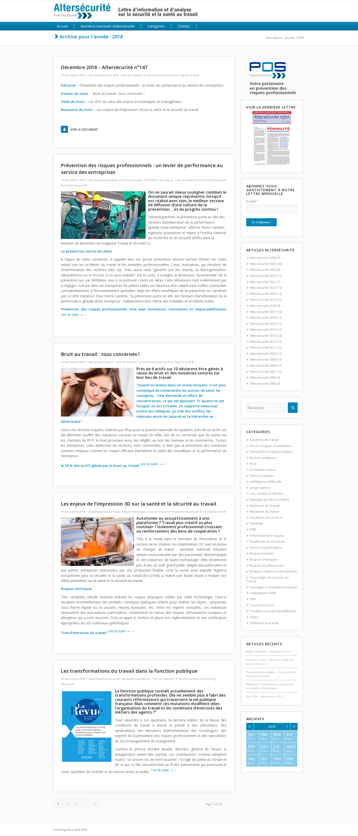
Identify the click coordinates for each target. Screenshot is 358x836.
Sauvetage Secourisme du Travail (267, 579)
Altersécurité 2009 (263, 359)
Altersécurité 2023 (263, 275)
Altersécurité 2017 (263, 311)
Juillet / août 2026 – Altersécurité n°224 (268, 651)
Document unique (131, 180)
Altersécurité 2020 (263, 293)
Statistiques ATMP (263, 593)
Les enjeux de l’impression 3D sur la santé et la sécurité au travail (138, 503)
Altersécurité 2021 (263, 287)
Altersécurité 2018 (106, 75)
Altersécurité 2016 (263, 317)
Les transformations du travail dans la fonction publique (129, 671)
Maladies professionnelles (269, 499)
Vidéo (254, 617)
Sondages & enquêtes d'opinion (273, 587)
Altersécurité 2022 (263, 282)
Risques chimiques (133, 511)
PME (253, 529)
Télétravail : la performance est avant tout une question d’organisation (269, 686)
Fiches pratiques (262, 475)
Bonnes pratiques (106, 180)
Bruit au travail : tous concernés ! (100, 354)
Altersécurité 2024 (263, 269)
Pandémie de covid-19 (266, 517)
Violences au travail (264, 623)
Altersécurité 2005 (263, 383)
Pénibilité (256, 523)
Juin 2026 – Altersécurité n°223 (264, 696)
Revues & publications (136, 679)
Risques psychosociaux (267, 565)
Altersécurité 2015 (263, 323)
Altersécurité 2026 (263, 257)
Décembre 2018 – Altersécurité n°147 (104, 67)
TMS (253, 599)
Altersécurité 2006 (263, 377)
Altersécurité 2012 (263, 341)
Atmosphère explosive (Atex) (271, 451)
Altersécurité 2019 (263, 299)
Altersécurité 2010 (263, 353)
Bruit (253, 463)
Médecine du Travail (265, 505)
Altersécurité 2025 (263, 264)
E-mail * (252, 201)
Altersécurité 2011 (263, 347)
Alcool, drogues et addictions (271, 446)
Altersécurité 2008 (263, 365)
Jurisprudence (104, 362)
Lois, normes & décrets (266, 493)
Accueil (289, 37)
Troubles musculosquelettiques (273, 611)
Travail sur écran (262, 605)
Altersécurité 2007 (263, 371)
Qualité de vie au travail (267, 541)
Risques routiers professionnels (273, 571)
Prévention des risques (158, 180)
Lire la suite (72, 314)
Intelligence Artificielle (266, 481)
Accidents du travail (264, 439)
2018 (271, 726)
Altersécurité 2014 (263, 329)
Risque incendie (261, 553)
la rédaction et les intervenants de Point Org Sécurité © (163, 75)
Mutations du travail (107, 511)
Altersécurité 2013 (263, 335)
